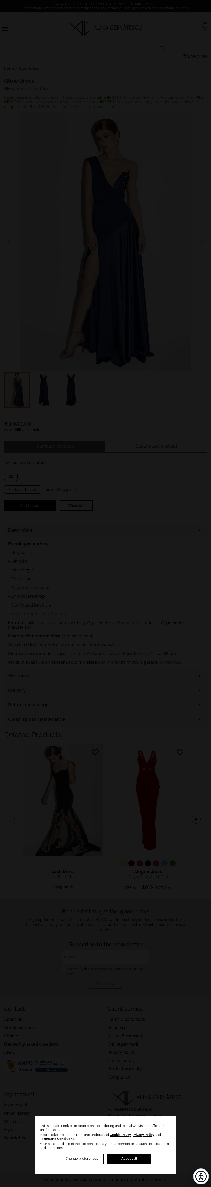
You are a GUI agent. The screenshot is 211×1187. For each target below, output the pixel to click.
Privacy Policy (143, 1135)
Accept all (129, 1158)
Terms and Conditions (57, 1139)
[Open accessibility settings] (201, 1176)
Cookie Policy (120, 1135)
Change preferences (82, 1158)
